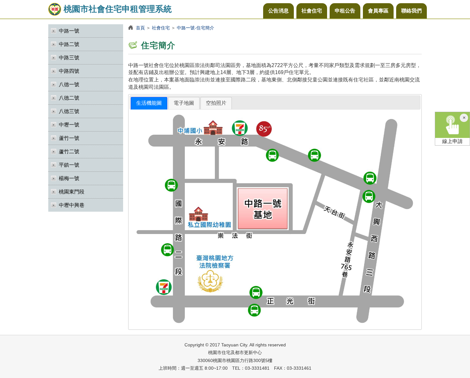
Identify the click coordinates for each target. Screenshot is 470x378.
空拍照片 (216, 103)
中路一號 (69, 31)
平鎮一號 (69, 165)
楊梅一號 (69, 178)
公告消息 (278, 10)
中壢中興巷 (71, 205)
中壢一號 (69, 124)
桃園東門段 (71, 191)
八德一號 (69, 84)
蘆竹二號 (69, 151)
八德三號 (69, 111)
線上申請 (452, 141)
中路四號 (69, 71)
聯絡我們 (411, 10)
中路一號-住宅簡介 (195, 27)
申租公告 (345, 10)
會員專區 (378, 10)
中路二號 (69, 44)
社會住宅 (312, 10)
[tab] (149, 103)
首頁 (140, 27)
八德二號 (69, 98)
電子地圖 (184, 103)
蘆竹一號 (69, 138)
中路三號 (69, 57)
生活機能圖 (149, 103)
